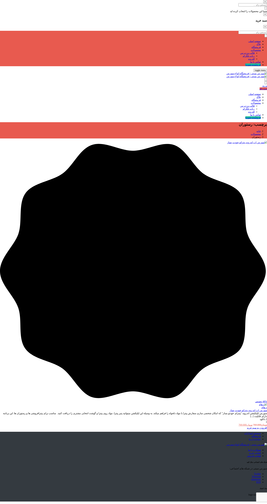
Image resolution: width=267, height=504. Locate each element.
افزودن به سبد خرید (257, 427)
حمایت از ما (255, 439)
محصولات (256, 50)
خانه (258, 131)
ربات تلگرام (249, 56)
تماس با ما (255, 61)
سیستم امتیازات (252, 433)
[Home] (246, 444)
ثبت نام (263, 88)
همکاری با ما (254, 450)
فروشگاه (256, 47)
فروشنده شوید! (253, 64)
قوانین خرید (255, 453)
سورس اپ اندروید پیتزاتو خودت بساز (248, 410)
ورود (264, 85)
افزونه (251, 59)
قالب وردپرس (247, 53)
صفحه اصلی (254, 41)
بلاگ (258, 44)
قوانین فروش (254, 455)
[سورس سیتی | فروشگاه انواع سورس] (246, 73)
